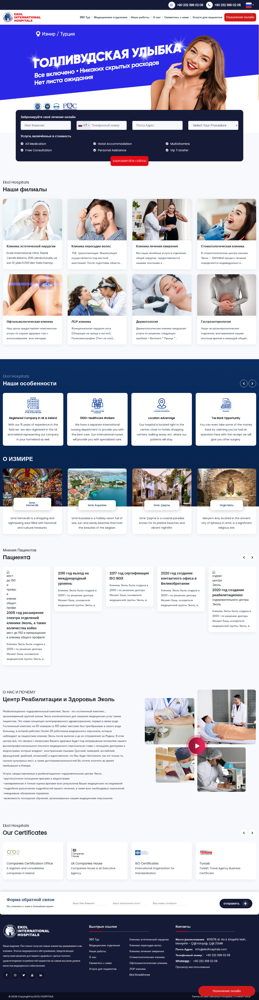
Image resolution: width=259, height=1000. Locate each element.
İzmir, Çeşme (162, 505)
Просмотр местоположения (193, 967)
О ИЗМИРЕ (18, 459)
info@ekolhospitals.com (211, 949)
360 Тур (85, 17)
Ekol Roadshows (140, 975)
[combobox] (83, 125)
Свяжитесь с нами (176, 17)
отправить (232, 903)
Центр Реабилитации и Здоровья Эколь (59, 699)
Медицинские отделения (110, 17)
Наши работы (140, 17)
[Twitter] (23, 975)
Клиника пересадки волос (146, 945)
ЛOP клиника (138, 969)
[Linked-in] (41, 975)
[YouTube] (32, 975)
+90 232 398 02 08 (190, 5)
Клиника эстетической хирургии (149, 939)
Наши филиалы (25, 189)
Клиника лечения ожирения (147, 951)
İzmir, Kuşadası (97, 505)
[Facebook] (6, 975)
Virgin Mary (226, 505)
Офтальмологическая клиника (148, 963)
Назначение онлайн (240, 17)
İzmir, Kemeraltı (32, 504)
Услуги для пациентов (207, 17)
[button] (244, 383)
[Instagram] (15, 975)
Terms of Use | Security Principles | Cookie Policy (221, 996)
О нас (157, 17)
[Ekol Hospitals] (200, 740)
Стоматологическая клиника (147, 957)
